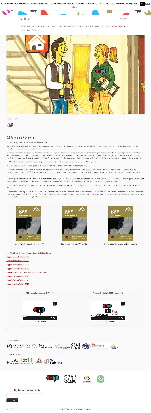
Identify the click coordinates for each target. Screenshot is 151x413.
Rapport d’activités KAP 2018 (17, 284)
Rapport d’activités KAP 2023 (17, 261)
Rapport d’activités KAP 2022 (17, 264)
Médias (44, 26)
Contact (35, 30)
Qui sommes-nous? (29, 26)
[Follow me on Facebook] (26, 18)
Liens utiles (25, 30)
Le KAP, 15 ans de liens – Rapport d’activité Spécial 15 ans (28, 253)
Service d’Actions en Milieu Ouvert (66, 26)
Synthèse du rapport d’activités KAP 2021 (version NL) (27, 272)
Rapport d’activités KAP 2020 (17, 276)
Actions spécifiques (115, 26)
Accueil (9, 119)
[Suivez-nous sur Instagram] (29, 18)
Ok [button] (142, 4)
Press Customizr (86, 409)
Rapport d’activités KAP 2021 (17, 268)
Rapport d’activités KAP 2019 (17, 280)
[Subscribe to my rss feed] (22, 18)
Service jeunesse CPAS (94, 26)
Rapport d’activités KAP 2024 (17, 257)
